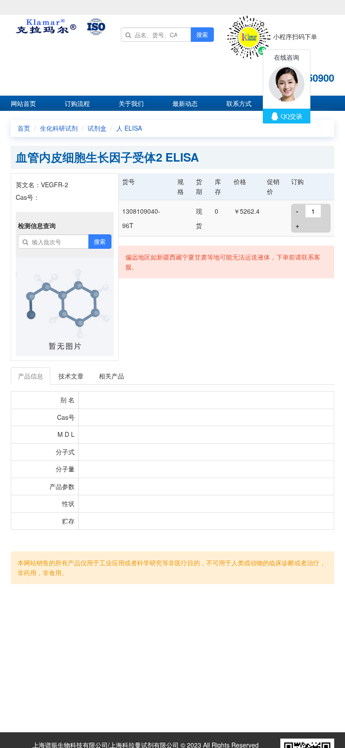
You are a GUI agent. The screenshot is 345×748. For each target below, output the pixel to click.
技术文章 (71, 375)
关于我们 (131, 103)
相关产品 (111, 375)
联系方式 (239, 103)
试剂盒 (97, 127)
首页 (24, 127)
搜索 (202, 34)
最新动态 (185, 103)
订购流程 (77, 103)
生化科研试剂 (59, 127)
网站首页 (23, 103)
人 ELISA (129, 127)
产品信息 (30, 375)
